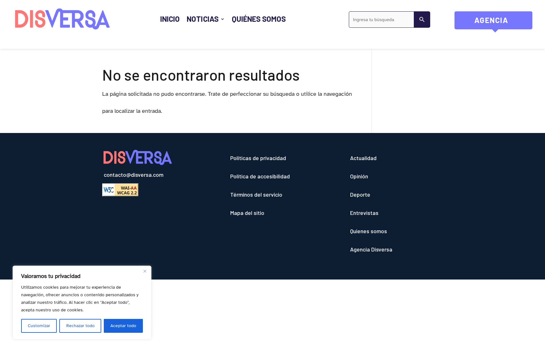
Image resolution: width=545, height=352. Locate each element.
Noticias (202, 18)
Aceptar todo (123, 325)
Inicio (170, 18)
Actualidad (363, 157)
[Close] (145, 271)
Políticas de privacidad (258, 157)
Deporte (360, 194)
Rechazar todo (80, 325)
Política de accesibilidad (260, 176)
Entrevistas (364, 212)
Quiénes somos (259, 18)
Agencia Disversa (371, 249)
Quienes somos (368, 231)
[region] (82, 302)
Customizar (39, 325)
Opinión (359, 176)
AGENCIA (503, 22)
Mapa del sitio (247, 212)
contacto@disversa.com (133, 174)
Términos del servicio (256, 194)
